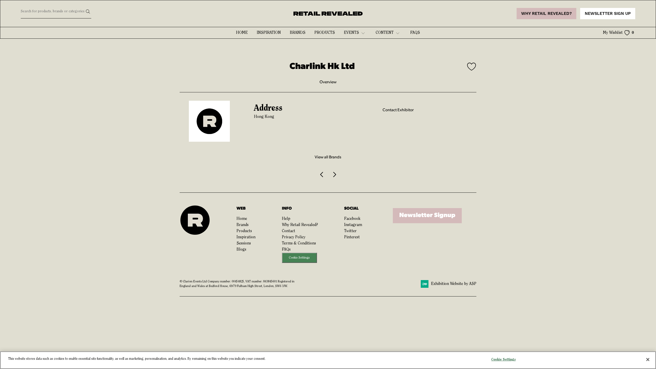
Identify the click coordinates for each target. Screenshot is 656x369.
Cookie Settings (299, 257)
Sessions (244, 243)
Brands (297, 33)
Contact (288, 231)
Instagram (353, 225)
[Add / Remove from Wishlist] (471, 67)
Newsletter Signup (427, 215)
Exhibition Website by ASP (453, 284)
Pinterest (352, 237)
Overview (328, 82)
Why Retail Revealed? (300, 225)
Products (324, 33)
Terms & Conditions (299, 243)
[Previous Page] (322, 174)
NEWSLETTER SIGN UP (608, 13)
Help (286, 219)
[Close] (647, 359)
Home (242, 33)
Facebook (352, 219)
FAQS (415, 33)
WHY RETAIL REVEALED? (546, 13)
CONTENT (385, 33)
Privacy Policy (293, 237)
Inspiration (269, 33)
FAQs (286, 250)
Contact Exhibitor (398, 110)
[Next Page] (334, 174)
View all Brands (328, 157)
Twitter (350, 231)
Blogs (241, 250)
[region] (328, 360)
